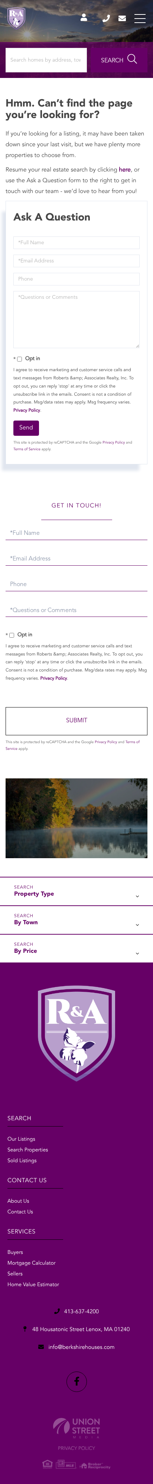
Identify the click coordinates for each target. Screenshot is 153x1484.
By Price (25, 951)
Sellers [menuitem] (15, 1274)
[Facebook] (76, 1382)
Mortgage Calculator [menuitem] (31, 1263)
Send (26, 428)
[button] (119, 60)
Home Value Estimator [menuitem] (33, 1285)
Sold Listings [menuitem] (22, 1161)
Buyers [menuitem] (15, 1252)
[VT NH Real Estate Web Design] (76, 1428)
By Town (26, 923)
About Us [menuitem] (18, 1201)
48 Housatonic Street (80, 1330)
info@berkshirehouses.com (122, 18)
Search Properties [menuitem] (27, 1150)
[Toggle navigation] (140, 18)
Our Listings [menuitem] (21, 1139)
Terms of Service (26, 449)
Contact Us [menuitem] (20, 1212)
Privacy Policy (26, 410)
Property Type (34, 894)
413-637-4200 (106, 18)
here (125, 170)
